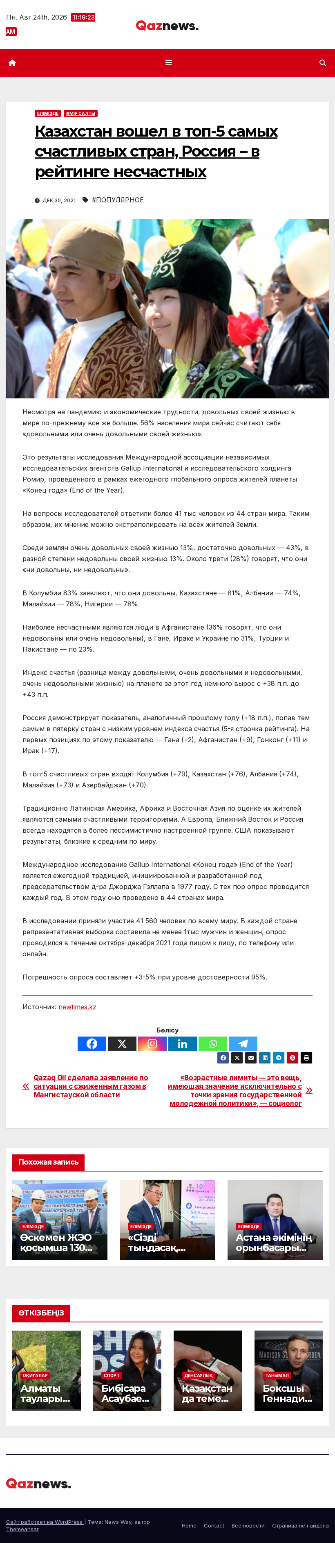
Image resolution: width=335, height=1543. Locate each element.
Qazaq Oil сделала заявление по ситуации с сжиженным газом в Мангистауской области (91, 1086)
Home (189, 1525)
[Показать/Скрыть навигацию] (169, 63)
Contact (214, 1525)
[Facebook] (92, 1044)
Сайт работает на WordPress (45, 1522)
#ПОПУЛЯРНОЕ (118, 200)
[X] (122, 1044)
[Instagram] (152, 1044)
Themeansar (22, 1529)
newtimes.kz (77, 1007)
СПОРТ (112, 1375)
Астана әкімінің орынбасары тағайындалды (274, 1247)
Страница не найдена (300, 1525)
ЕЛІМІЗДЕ (47, 113)
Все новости (248, 1525)
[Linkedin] (182, 1044)
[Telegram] (243, 1044)
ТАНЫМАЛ (277, 1375)
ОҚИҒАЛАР (35, 1375)
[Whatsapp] (213, 1044)
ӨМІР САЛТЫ (80, 113)
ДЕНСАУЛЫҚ (198, 1375)
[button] (322, 63)
